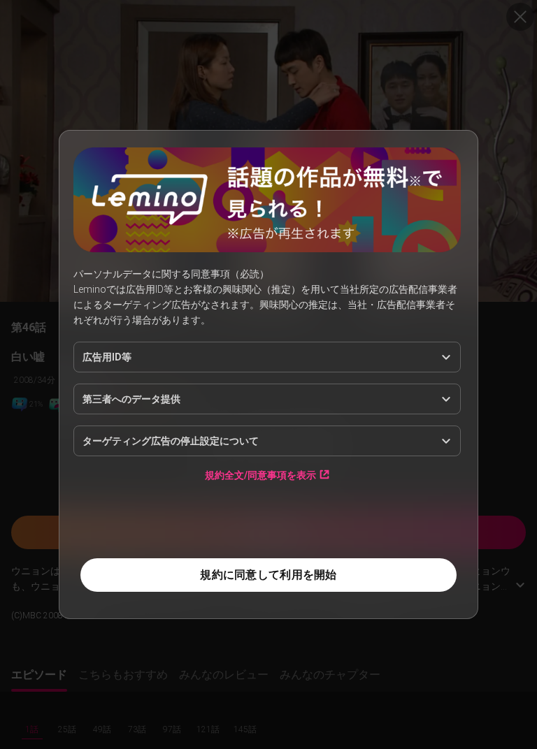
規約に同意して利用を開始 (268, 574)
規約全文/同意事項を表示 (260, 475)
